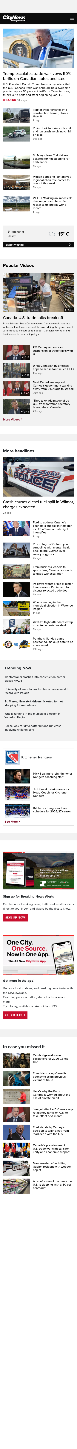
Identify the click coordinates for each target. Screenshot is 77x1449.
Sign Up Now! (15, 917)
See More (11, 822)
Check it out (15, 1015)
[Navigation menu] (72, 18)
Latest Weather (15, 244)
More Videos (11, 419)
